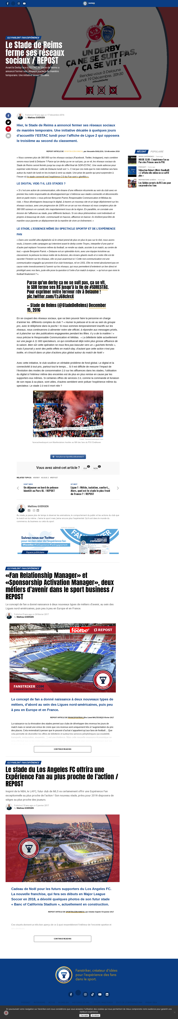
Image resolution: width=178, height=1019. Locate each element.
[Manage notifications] (6, 1013)
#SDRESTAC (98, 287)
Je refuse (95, 1015)
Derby (37, 478)
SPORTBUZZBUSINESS (73, 151)
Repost (54, 478)
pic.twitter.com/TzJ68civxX (50, 296)
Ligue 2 (45, 478)
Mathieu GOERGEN (36, 117)
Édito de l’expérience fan (129, 1002)
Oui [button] (86, 467)
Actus (52, 1002)
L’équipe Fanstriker (103, 1002)
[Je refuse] (174, 1012)
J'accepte (84, 1015)
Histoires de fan (80, 1002)
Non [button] (96, 467)
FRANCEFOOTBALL (76, 718)
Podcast (25, 1002)
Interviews (39, 1002)
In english (63, 1002)
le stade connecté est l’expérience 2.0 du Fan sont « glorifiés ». (58, 177)
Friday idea (151, 1002)
